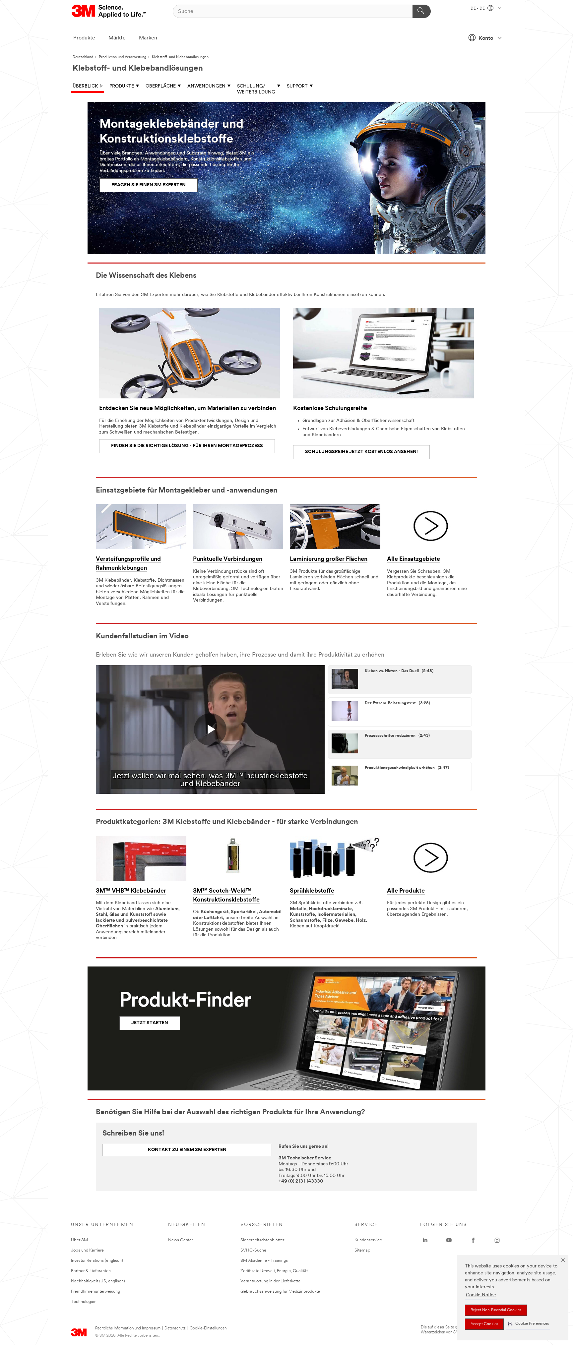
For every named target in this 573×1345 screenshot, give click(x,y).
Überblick (85, 86)
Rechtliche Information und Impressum (127, 1328)
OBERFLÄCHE (161, 86)
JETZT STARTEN (149, 1023)
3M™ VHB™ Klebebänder (131, 891)
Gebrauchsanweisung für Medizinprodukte (280, 1291)
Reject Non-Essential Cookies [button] (496, 1310)
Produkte (84, 38)
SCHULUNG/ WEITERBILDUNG (256, 89)
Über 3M (79, 1240)
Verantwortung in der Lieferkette (270, 1281)
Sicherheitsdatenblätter (262, 1240)
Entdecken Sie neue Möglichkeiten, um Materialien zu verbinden (187, 409)
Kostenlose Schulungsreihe (330, 409)
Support (297, 86)
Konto (485, 38)
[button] (528, 1323)
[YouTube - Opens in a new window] (449, 1240)
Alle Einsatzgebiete (413, 559)
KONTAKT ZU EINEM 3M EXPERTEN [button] (187, 1149)
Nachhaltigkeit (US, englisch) (98, 1281)
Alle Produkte (406, 891)
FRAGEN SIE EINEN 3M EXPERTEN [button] (148, 185)
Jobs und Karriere (87, 1250)
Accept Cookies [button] (484, 1324)
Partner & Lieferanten (91, 1271)
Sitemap (362, 1250)
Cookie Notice (481, 1295)
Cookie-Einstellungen (208, 1328)
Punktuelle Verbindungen (227, 559)
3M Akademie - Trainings (264, 1260)
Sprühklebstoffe (312, 891)
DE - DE (478, 9)
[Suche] (422, 11)
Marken (148, 38)
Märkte (117, 38)
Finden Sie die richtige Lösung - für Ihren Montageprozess (187, 445)
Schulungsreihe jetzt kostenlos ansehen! (361, 451)
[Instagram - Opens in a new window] (497, 1240)
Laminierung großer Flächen (328, 559)
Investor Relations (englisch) (97, 1260)
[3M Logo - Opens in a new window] (109, 11)
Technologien (83, 1302)
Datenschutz (175, 1328)
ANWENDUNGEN (206, 86)
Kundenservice (368, 1240)
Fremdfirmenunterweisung (95, 1291)
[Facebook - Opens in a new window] (473, 1240)
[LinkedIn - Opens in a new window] (425, 1240)
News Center (180, 1240)
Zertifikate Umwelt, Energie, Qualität (274, 1271)
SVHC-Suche (253, 1250)
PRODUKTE (121, 86)
